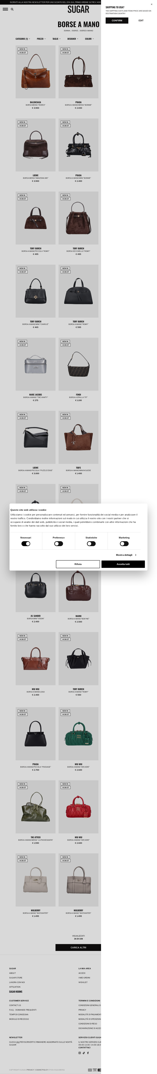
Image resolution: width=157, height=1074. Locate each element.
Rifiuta (78, 564)
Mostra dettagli (124, 555)
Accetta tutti (123, 564)
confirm (117, 20)
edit (141, 20)
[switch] (58, 543)
